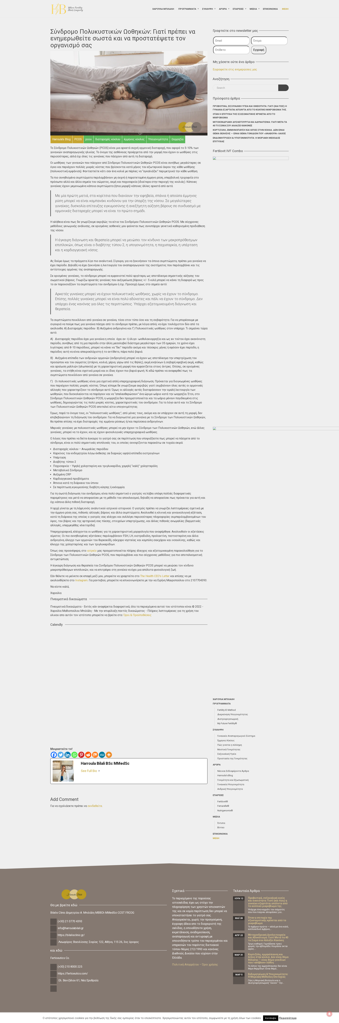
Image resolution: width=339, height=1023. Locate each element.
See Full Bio (89, 771)
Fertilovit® (222, 801)
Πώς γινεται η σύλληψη (229, 745)
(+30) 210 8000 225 (70, 966)
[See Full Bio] (99, 770)
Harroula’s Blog (225, 775)
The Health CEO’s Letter (155, 576)
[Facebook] (54, 755)
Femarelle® (223, 806)
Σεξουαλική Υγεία (226, 754)
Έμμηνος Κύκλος (225, 740)
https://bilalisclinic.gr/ (71, 935)
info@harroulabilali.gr (71, 928)
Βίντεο (220, 827)
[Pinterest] (81, 755)
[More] (109, 755)
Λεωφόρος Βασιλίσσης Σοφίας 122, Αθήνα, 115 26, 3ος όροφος (98, 942)
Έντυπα (221, 823)
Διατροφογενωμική (227, 719)
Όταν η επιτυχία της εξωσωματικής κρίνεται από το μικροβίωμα (244, 116)
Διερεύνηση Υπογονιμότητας (232, 714)
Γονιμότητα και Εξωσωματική (233, 780)
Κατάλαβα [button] (270, 1018)
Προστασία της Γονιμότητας (232, 758)
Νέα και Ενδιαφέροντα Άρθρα (233, 771)
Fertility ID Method (226, 710)
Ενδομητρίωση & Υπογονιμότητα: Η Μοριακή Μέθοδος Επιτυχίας (246, 140)
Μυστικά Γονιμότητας (228, 749)
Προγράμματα (187, 8)
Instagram (81, 580)
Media (253, 8)
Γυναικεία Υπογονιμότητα (230, 784)
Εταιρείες (238, 8)
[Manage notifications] (329, 1014)
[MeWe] (102, 755)
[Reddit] (88, 755)
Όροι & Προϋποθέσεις (137, 615)
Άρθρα (223, 8)
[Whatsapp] (74, 755)
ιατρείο (92, 550)
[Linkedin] (67, 755)
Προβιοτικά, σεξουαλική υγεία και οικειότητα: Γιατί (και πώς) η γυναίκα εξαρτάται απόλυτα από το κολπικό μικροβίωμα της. (250, 108)
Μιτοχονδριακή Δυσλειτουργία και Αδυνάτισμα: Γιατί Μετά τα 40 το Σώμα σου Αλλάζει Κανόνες (250, 124)
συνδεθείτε (95, 806)
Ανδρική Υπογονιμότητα (230, 789)
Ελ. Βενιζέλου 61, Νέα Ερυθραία (78, 980)
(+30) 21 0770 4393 (70, 921)
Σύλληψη (207, 8)
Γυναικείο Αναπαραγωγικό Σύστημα (236, 736)
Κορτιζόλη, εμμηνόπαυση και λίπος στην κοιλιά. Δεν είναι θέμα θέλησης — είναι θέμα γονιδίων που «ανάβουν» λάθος (249, 132)
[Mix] (95, 755)
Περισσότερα (287, 1018)
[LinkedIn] (53, 991)
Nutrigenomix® (225, 810)
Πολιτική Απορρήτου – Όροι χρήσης (195, 964)
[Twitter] (61, 755)
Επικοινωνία (270, 8)
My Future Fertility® (227, 723)
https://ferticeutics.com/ (73, 973)
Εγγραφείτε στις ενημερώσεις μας (235, 69)
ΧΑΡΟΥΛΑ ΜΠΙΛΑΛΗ (163, 8)
